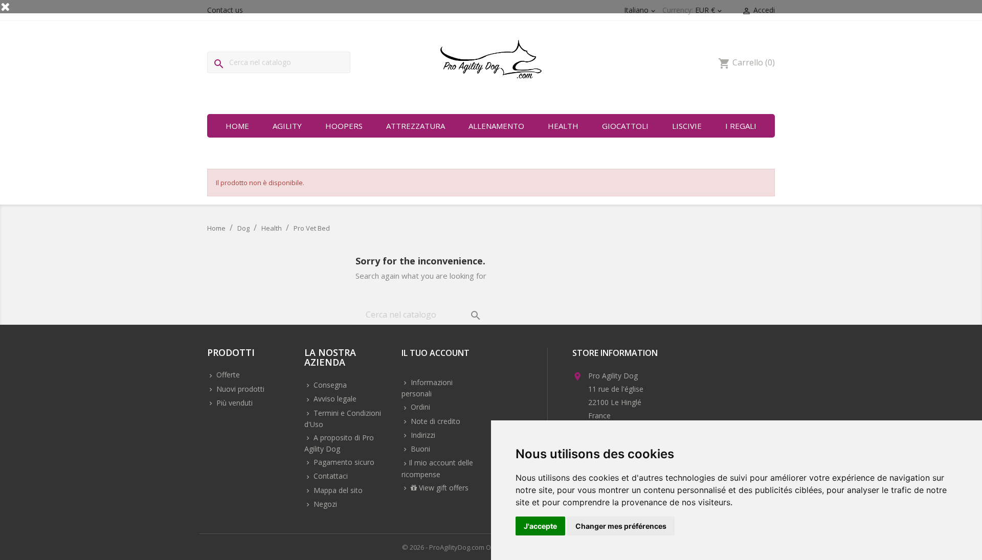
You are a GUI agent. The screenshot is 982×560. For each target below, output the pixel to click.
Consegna (329, 385)
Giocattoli (625, 126)
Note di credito (434, 421)
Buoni (419, 449)
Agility (287, 126)
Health (563, 126)
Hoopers (344, 126)
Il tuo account (435, 354)
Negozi (324, 504)
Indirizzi (422, 435)
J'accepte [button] (540, 526)
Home (237, 126)
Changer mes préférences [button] (620, 526)
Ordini (419, 407)
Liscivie (687, 126)
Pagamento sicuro (342, 462)
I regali (740, 126)
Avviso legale (333, 399)
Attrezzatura (415, 126)
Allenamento (496, 126)
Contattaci (329, 476)
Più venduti (233, 403)
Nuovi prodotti (239, 389)
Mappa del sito (337, 490)
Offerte (227, 374)
